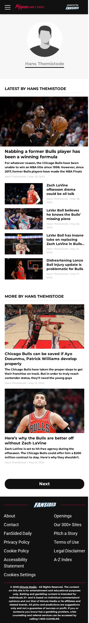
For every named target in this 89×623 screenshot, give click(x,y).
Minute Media (28, 587)
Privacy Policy (17, 542)
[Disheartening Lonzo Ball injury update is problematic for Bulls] (44, 268)
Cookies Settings (20, 574)
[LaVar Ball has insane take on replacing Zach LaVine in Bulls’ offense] (44, 243)
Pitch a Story (66, 533)
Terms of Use (66, 542)
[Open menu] (7, 7)
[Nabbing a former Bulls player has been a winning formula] (44, 137)
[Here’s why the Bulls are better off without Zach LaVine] (44, 426)
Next (44, 483)
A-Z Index (63, 559)
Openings (63, 515)
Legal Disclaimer (69, 550)
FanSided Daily (18, 533)
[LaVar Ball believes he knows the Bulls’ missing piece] (44, 218)
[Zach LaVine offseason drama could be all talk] (44, 193)
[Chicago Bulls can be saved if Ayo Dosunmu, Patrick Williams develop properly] (44, 344)
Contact (11, 524)
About (9, 515)
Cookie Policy (16, 550)
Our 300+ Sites (67, 524)
